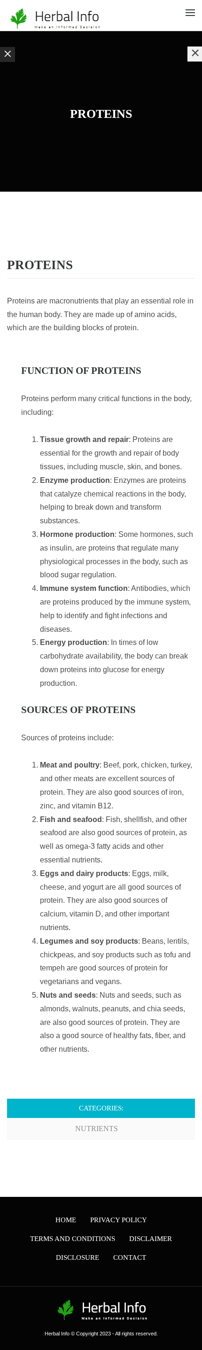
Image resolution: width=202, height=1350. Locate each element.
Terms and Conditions (72, 1238)
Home (65, 1220)
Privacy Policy (118, 1220)
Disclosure (77, 1257)
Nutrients (96, 1129)
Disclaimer (150, 1238)
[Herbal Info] (54, 19)
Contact (129, 1257)
